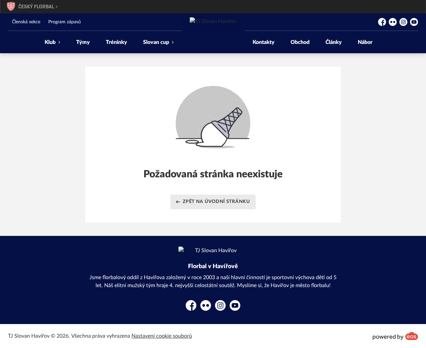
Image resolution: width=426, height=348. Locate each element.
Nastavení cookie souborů (161, 336)
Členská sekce (26, 22)
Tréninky (116, 42)
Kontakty (264, 42)
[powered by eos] (395, 336)
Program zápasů (64, 22)
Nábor (365, 42)
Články (333, 42)
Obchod (300, 42)
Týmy (83, 42)
